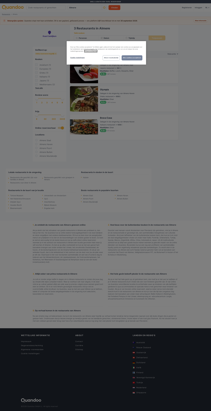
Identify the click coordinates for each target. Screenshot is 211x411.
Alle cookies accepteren (132, 58)
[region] (106, 53)
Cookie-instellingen (77, 57)
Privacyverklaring (91, 51)
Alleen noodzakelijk (111, 58)
